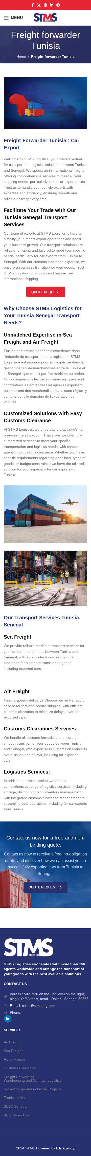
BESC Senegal (15, 1106)
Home (21, 57)
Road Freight (14, 1059)
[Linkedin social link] (52, 5)
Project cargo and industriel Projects (32, 1089)
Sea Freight (13, 1051)
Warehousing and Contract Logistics (32, 1080)
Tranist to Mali (15, 1098)
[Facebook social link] (33, 5)
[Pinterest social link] (45, 5)
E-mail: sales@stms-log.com (32, 1006)
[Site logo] (45, 17)
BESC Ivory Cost (17, 1115)
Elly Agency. (65, 1148)
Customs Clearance (19, 1068)
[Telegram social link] (58, 5)
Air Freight (12, 1042)
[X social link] (39, 5)
